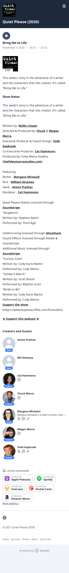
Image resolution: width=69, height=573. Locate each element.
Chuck (41, 131)
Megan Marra (26, 429)
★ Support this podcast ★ (21, 319)
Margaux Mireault (27, 177)
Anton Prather (22, 187)
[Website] (28, 418)
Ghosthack (53, 233)
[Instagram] (19, 379)
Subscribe (45, 539)
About (34, 539)
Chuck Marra (25, 393)
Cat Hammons (45, 151)
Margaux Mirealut (29, 411)
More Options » (11, 503)
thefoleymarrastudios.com (22, 161)
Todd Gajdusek (26, 447)
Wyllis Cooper (28, 126)
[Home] (34, 10)
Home (6, 539)
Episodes (15, 539)
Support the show (15, 305)
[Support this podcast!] (4, 518)
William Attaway (22, 182)
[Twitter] (19, 418)
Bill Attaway (25, 357)
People (26, 539)
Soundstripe (11, 207)
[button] (6, 36)
